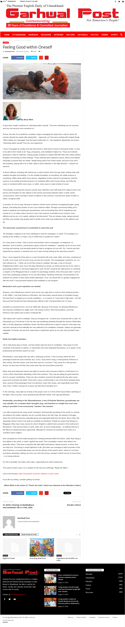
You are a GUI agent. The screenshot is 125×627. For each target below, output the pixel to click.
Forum (6, 42)
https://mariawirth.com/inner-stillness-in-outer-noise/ (39, 474)
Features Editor (81, 617)
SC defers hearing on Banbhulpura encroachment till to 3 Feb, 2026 (18, 506)
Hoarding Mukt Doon (38, 558)
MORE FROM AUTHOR (29, 534)
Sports (114, 35)
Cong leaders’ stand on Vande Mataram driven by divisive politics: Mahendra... (69, 601)
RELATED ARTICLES (11, 534)
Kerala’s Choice (74, 505)
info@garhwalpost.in (18, 594)
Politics (94, 35)
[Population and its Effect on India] (69, 547)
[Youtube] (123, 2)
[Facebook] (115, 2)
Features (70, 35)
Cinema (104, 35)
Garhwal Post (9, 51)
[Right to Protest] (15, 547)
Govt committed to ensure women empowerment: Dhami (68, 577)
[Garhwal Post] (62, 18)
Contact (114, 617)
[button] (121, 34)
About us (71, 617)
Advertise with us (104, 617)
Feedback (92, 617)
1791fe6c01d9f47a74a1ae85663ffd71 (28, 521)
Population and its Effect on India (67, 559)
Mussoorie (46, 35)
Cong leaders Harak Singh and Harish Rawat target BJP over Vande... (69, 589)
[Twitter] (119, 2)
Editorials (83, 35)
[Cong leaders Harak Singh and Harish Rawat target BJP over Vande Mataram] (50, 590)
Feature (88, 585)
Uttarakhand (19, 35)
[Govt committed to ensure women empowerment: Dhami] (50, 578)
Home (6, 35)
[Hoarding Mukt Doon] (42, 547)
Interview (58, 35)
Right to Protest (9, 558)
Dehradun (33, 35)
